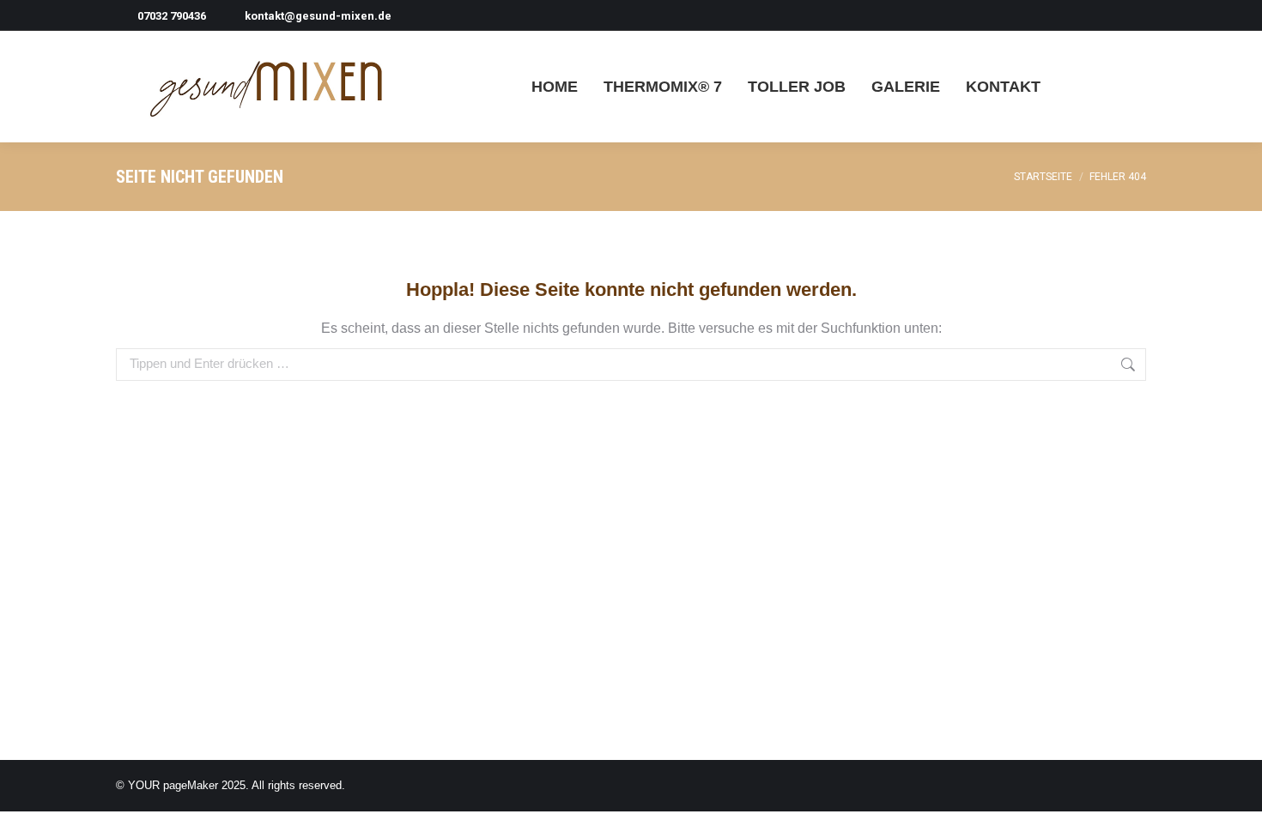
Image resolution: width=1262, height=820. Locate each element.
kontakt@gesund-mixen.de (318, 15)
